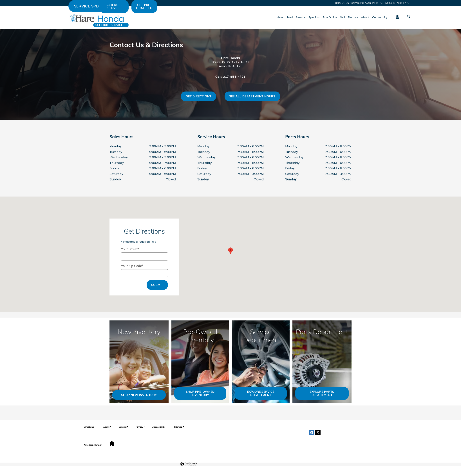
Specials (314, 17)
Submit (157, 285)
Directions (89, 426)
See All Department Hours (252, 96)
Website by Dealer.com (188, 464)
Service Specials (91, 6)
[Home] (59, 17)
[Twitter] (318, 432)
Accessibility (158, 426)
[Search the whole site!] (409, 16)
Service (301, 17)
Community (380, 17)
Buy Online (330, 17)
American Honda (92, 444)
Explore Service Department (260, 393)
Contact (122, 426)
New (280, 17)
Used (289, 17)
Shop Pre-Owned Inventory (200, 393)
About (365, 17)
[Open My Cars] (396, 17)
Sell (342, 17)
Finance (353, 17)
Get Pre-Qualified (144, 6)
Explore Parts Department (322, 393)
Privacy (139, 426)
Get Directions (198, 96)
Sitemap (178, 426)
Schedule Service (109, 24)
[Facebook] (311, 432)
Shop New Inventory (139, 395)
